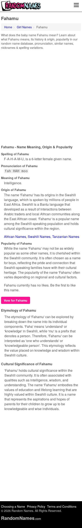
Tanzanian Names (65, 236)
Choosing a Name (13, 506)
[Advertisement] (41, 96)
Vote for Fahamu (15, 300)
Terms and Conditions (61, 506)
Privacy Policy (36, 506)
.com (21, 518)
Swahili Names (39, 236)
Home (8, 27)
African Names (15, 236)
